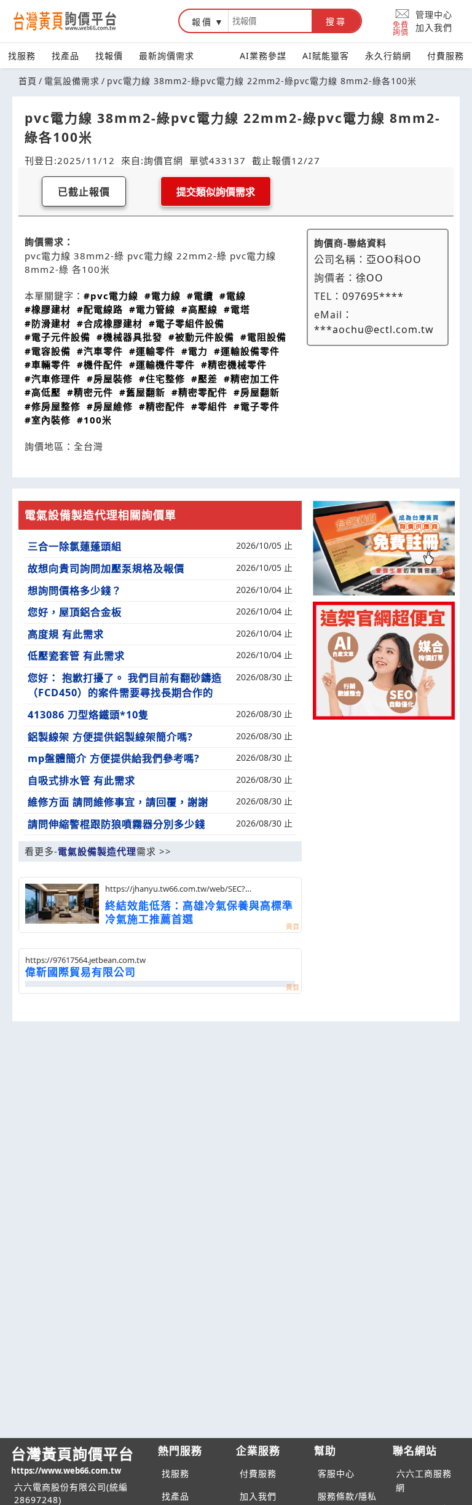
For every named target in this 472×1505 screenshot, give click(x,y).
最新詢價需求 (166, 55)
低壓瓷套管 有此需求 (76, 655)
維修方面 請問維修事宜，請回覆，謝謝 (118, 802)
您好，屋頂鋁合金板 (75, 612)
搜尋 (336, 21)
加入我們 (433, 27)
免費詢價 (401, 28)
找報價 (109, 55)
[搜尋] (270, 21)
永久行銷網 (388, 55)
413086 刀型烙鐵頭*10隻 (88, 714)
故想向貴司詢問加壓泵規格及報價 (106, 568)
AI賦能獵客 (325, 55)
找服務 (22, 55)
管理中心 (433, 14)
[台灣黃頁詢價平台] (77, 21)
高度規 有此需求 (66, 634)
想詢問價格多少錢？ (75, 590)
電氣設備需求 (72, 81)
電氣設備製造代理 (97, 851)
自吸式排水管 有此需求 (81, 780)
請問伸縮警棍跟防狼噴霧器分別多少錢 (116, 824)
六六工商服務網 (424, 1480)
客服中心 (336, 1473)
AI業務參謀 (263, 55)
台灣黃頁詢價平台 (72, 1460)
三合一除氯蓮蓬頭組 (75, 546)
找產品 (65, 55)
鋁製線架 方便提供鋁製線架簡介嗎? (110, 737)
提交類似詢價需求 (215, 192)
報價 (202, 22)
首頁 (27, 81)
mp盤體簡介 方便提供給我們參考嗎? (114, 758)
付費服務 (445, 55)
